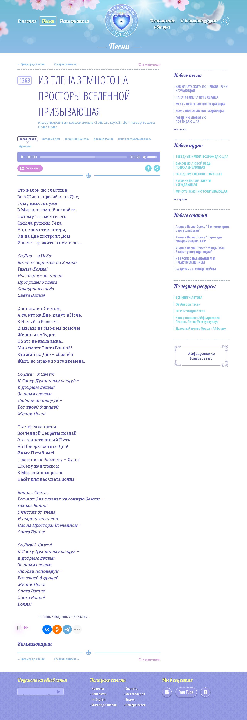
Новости (98, 688)
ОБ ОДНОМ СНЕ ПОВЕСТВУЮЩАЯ (199, 174)
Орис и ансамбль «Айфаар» (134, 139)
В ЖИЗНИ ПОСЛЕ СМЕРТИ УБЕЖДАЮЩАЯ (193, 182)
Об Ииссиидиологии (190, 311)
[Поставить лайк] (18, 628)
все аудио (180, 199)
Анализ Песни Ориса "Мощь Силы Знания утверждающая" (200, 250)
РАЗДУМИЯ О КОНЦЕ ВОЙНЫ (196, 269)
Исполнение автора (162, 23)
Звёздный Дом (51, 139)
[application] (88, 157)
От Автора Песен (188, 304)
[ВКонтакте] (47, 629)
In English (98, 699)
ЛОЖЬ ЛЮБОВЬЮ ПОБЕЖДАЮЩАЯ (200, 111)
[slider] (83, 157)
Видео (130, 699)
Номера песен (135, 704)
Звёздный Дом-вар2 (76, 139)
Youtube (186, 693)
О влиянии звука (198, 20)
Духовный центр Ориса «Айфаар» (201, 328)
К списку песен (151, 64)
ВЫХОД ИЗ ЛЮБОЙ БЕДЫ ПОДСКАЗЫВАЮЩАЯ (193, 165)
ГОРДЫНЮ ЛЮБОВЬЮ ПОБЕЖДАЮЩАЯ (191, 119)
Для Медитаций (103, 139)
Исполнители (74, 21)
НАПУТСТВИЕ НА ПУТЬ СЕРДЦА (197, 97)
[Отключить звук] (144, 157)
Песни (47, 21)
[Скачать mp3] (148, 168)
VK (167, 693)
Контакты (99, 694)
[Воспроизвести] (22, 157)
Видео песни (33, 168)
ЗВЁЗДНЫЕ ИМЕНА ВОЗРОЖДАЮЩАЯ (202, 156)
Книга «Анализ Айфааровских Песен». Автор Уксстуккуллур (198, 319)
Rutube (205, 693)
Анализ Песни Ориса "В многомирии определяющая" (202, 228)
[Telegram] (67, 629)
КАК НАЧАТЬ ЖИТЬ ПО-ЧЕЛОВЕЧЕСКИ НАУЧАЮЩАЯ (202, 88)
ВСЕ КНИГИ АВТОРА (189, 297)
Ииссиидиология (104, 704)
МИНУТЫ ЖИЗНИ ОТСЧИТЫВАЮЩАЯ (202, 191)
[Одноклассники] (57, 629)
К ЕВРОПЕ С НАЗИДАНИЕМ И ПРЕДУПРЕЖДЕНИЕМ (195, 260)
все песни (180, 129)
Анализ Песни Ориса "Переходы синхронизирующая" (199, 239)
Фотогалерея (135, 694)
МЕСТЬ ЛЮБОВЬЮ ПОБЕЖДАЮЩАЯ (201, 104)
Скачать (131, 688)
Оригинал (25, 146)
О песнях (26, 21)
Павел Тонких (27, 139)
